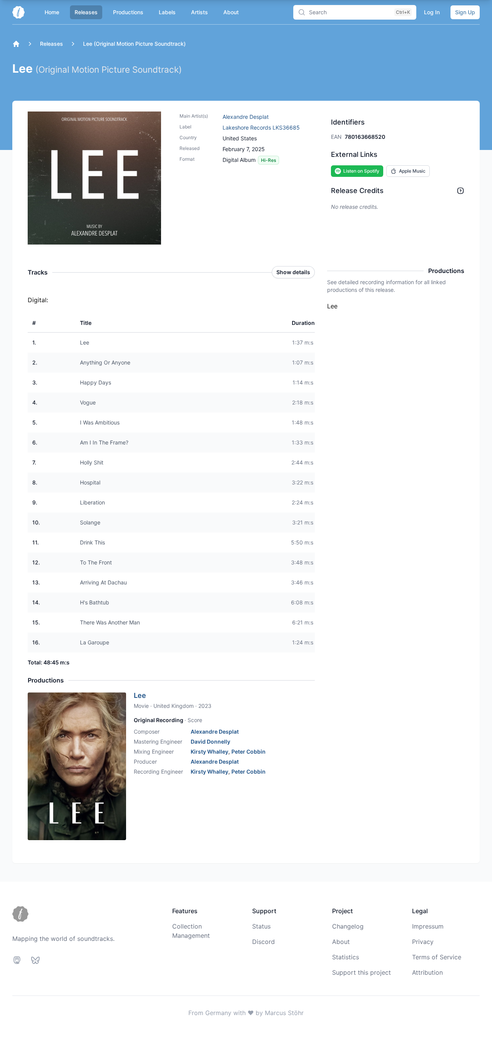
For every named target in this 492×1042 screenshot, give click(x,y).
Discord (263, 941)
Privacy (423, 941)
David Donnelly (210, 741)
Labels (167, 12)
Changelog (348, 926)
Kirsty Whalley (209, 751)
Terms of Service (436, 957)
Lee (140, 695)
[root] (16, 44)
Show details (293, 272)
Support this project (361, 972)
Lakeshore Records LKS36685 (261, 127)
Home (52, 12)
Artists (199, 12)
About (231, 12)
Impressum (428, 926)
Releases (86, 12)
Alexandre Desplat (246, 116)
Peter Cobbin (248, 751)
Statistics (345, 957)
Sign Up (465, 12)
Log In (432, 12)
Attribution (427, 972)
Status (261, 926)
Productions (128, 12)
